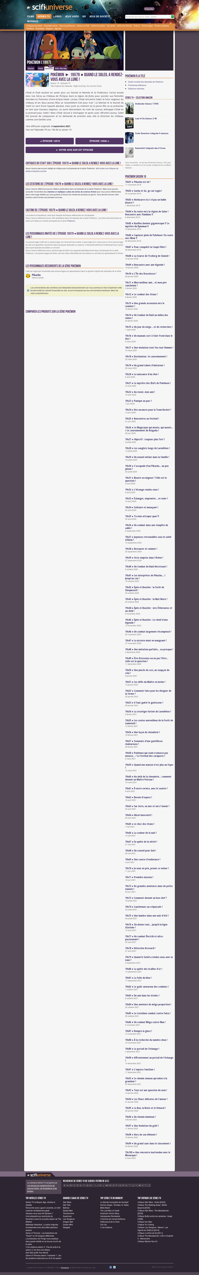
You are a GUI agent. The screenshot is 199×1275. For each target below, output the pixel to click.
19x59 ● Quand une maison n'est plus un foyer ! (149, 766)
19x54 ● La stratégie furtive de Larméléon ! (148, 711)
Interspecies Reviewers (110, 1216)
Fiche (40, 68)
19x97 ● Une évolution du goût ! (142, 1125)
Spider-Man (68, 1210)
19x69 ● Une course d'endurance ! (142, 859)
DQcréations (65, 1268)
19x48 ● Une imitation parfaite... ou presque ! (149, 649)
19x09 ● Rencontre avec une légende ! (145, 264)
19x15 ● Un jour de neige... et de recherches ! (148, 327)
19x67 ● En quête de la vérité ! (141, 841)
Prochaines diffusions (137, 85)
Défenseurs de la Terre (110, 1221)
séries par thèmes (124, 25)
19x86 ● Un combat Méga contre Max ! (145, 1022)
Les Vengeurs (69, 1219)
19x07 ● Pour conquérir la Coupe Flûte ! (145, 247)
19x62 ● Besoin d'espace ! (138, 797)
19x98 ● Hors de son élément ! (141, 1134)
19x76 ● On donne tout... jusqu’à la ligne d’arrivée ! (146, 926)
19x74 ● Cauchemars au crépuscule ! (143, 906)
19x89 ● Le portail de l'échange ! (142, 1048)
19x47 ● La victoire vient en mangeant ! (146, 640)
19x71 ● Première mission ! (139, 877)
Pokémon (71, 220)
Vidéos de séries (98, 25)
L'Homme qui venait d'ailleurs (112, 1219)
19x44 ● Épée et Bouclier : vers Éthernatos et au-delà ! (148, 609)
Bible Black (105, 1207)
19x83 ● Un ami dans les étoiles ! (142, 995)
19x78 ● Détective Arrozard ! (140, 948)
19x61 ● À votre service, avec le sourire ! (146, 788)
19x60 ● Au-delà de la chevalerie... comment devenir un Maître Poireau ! (148, 778)
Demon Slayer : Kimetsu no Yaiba (114, 1205)
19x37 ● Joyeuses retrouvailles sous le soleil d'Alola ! (148, 538)
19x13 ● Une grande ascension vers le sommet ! (144, 304)
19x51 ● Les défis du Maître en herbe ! (145, 682)
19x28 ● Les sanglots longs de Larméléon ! (147, 448)
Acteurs (137, 25)
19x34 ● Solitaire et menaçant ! (141, 507)
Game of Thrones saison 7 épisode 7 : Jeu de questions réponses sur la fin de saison (43, 1256)
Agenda (58, 28)
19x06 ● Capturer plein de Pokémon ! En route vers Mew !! (149, 236)
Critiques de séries (34, 25)
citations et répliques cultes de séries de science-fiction (71, 191)
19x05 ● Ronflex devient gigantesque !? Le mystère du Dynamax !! (147, 225)
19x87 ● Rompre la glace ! (138, 1031)
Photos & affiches (161, 25)
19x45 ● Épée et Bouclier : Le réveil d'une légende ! (146, 621)
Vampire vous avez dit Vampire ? (39, 1213)
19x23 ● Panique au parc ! (138, 401)
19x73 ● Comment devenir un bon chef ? (146, 898)
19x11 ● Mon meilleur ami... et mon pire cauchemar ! (146, 284)
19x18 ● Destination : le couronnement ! (146, 356)
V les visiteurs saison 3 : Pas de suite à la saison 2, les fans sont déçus (43, 1248)
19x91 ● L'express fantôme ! (140, 1069)
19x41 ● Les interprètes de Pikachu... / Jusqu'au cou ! (145, 577)
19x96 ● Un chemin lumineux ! (140, 1117)
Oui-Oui (103, 1224)
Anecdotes (39, 28)
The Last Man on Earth (109, 1210)
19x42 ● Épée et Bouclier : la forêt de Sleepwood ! (144, 588)
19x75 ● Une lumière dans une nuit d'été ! (147, 915)
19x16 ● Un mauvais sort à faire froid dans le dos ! (149, 337)
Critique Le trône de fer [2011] (150, 1233)
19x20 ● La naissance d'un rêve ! (142, 374)
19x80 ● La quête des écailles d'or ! (143, 969)
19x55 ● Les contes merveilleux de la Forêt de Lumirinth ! (149, 722)
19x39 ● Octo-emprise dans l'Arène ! (144, 557)
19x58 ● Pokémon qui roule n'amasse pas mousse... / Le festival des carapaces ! (146, 754)
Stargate (66, 1227)
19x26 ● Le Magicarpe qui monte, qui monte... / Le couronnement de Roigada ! (149, 429)
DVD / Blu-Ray (61, 68)
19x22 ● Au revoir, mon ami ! (140, 392)
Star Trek (66, 1205)
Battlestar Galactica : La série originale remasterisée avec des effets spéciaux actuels (42, 1227)
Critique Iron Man (145, 1221)
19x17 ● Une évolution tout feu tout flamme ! (149, 347)
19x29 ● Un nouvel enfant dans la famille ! (147, 457)
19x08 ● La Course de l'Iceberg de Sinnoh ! (147, 256)
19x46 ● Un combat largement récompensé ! (148, 631)
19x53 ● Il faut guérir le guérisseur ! (144, 702)
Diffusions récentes (136, 88)
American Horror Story (109, 1213)
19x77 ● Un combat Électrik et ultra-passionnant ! (144, 938)
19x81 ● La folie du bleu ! (138, 977)
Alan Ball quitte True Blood (37, 1252)
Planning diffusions (67, 25)
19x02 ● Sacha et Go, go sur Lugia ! (143, 190)
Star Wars (67, 1202)
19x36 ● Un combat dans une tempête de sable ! (146, 526)
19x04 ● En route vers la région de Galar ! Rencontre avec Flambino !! (146, 213)
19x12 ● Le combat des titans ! (141, 294)
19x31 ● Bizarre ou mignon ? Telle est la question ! (146, 479)
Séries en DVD (83, 25)
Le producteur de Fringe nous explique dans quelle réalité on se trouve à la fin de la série (43, 1241)
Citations (30, 28)
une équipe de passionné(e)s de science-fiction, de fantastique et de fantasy (42, 1188)
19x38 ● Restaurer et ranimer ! (141, 548)
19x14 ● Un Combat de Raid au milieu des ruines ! (146, 316)
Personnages (147, 25)
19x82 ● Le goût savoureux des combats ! (147, 986)
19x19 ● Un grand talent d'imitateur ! (144, 365)
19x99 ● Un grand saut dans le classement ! (148, 1143)
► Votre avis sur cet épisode (74, 149)
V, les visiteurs (106, 1227)
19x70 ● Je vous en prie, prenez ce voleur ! (147, 868)
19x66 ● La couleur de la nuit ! (141, 832)
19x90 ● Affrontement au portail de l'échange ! (149, 1059)
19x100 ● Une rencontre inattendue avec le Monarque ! (147, 1154)
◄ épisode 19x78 (50, 140)
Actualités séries (51, 25)
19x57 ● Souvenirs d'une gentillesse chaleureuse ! (144, 742)
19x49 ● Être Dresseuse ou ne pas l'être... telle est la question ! (146, 659)
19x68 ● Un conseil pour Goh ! (140, 850)
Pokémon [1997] (39, 62)
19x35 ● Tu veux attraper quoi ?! (142, 516)
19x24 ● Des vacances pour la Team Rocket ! (148, 409)
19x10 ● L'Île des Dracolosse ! (140, 273)
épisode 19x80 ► (100, 140)
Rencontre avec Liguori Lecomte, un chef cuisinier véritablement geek (43, 1209)
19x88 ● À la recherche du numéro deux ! (146, 1040)
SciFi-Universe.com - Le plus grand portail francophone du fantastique (50, 8)
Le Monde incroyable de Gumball (114, 1202)
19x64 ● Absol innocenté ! (138, 815)
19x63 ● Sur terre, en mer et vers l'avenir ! (147, 806)
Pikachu (36, 275)
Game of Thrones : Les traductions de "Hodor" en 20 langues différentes (41, 1234)
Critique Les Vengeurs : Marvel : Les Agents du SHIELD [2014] (153, 1228)
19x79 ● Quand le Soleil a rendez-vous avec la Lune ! (149, 958)
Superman (67, 1216)
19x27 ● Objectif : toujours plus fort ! (145, 439)
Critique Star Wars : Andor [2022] (151, 1202)
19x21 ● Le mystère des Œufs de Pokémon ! (148, 383)
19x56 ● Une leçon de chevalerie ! (142, 732)
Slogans (49, 28)
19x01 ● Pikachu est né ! (137, 182)
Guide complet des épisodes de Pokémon (145, 81)
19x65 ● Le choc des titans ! (139, 824)
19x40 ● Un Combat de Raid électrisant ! (146, 566)
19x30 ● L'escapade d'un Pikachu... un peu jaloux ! (147, 467)
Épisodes (49, 68)
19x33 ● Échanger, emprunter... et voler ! (146, 498)
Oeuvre (31, 68)
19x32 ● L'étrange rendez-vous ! (142, 489)
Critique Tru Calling (146, 1224)
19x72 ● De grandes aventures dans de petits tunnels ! (149, 887)
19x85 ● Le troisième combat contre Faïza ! (147, 1013)
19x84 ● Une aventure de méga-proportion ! (148, 1004)
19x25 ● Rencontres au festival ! (142, 418)
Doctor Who (68, 1224)
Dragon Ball (68, 1221)
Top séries (111, 25)
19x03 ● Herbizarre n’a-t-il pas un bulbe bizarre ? (145, 201)
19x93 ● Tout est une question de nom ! (146, 1090)
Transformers (68, 1213)
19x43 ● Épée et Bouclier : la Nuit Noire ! (146, 599)
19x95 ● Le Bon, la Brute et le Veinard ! (145, 1108)
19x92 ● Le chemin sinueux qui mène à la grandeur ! (146, 1080)
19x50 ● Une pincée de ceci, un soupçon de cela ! (147, 671)
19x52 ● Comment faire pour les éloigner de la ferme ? (148, 692)
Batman (66, 1207)
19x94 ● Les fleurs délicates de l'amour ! (146, 1099)
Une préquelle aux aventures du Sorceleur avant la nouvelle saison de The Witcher (43, 1219)
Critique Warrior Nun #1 (148, 1241)
